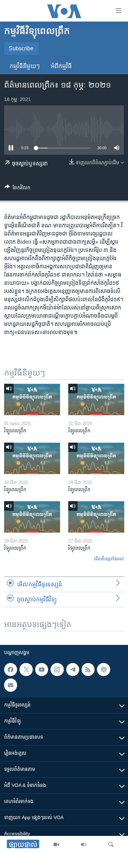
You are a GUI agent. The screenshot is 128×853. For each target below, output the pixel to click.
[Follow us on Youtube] (41, 669)
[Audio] (83, 844)
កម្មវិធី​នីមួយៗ (25, 66)
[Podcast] (103, 669)
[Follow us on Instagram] (57, 669)
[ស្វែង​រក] (111, 844)
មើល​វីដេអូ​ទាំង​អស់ (109, 558)
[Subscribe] (10, 684)
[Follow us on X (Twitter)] (25, 669)
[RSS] (88, 669)
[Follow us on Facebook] (10, 669)
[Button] (17, 188)
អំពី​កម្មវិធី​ (61, 66)
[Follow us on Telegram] (72, 669)
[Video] (56, 844)
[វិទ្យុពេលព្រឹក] (32, 399)
